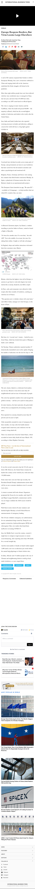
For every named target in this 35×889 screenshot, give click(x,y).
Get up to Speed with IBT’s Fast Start (24, 683)
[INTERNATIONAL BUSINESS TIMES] (17, 2)
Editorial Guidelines (26, 578)
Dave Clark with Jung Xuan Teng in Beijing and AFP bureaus (10, 40)
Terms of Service (7, 461)
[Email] (18, 46)
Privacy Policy (16, 461)
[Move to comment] (21, 46)
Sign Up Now (10, 685)
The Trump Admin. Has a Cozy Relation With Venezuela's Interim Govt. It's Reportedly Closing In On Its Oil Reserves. (17, 749)
